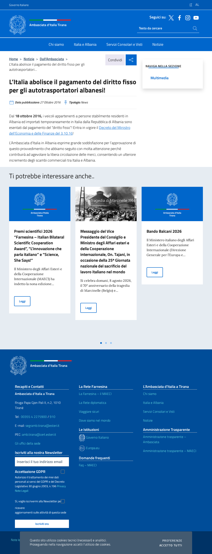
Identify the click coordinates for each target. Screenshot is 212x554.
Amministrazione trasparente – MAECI (169, 450)
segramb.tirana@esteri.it (42, 425)
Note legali (18, 539)
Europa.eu (92, 447)
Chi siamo (149, 393)
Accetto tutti (170, 545)
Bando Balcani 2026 (164, 231)
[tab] (101, 343)
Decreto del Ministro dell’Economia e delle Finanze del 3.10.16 (69, 130)
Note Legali (21, 490)
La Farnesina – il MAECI (95, 393)
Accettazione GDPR (30, 471)
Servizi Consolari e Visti (159, 411)
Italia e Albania (153, 402)
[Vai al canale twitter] (170, 17)
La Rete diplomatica (92, 402)
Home (13, 58)
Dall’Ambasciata (52, 58)
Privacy (61, 486)
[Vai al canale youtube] (195, 17)
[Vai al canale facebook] (178, 17)
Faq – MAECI (88, 465)
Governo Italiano (19, 5)
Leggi (24, 301)
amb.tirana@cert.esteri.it (39, 434)
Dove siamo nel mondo (94, 420)
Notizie (29, 58)
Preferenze (172, 540)
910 (52, 416)
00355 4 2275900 (34, 416)
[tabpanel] (39, 263)
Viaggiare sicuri (89, 411)
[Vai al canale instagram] (187, 17)
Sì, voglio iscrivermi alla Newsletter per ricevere (38, 502)
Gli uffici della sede (27, 443)
